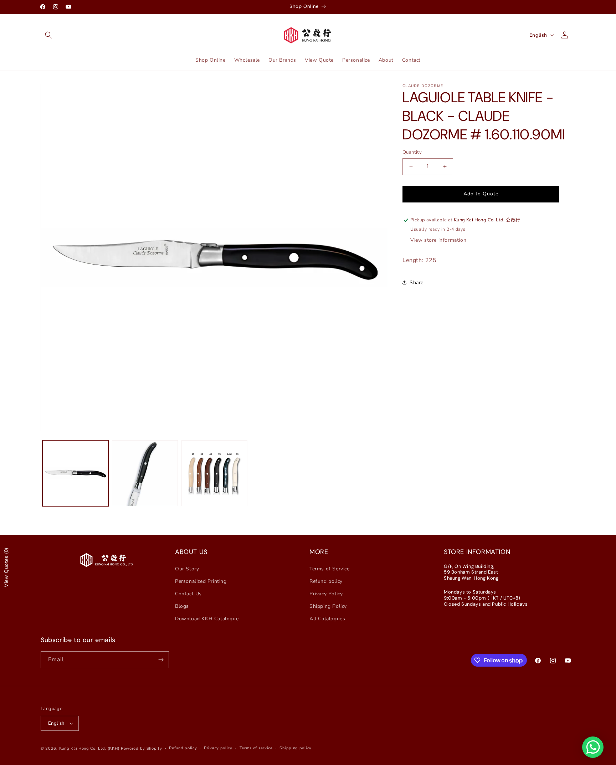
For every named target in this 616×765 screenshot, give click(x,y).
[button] (48, 35)
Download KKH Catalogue (206, 618)
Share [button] (416, 282)
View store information (438, 240)
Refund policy (326, 581)
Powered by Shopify (141, 748)
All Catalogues (327, 618)
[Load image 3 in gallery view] (214, 473)
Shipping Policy (328, 606)
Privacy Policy (326, 593)
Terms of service (256, 748)
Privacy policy (218, 748)
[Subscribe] (161, 659)
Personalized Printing (201, 581)
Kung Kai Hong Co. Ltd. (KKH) (89, 748)
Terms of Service (329, 568)
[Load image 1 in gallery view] (75, 473)
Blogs (182, 606)
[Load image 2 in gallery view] (145, 473)
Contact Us (188, 593)
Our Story (187, 568)
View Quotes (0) (6, 567)
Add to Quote (480, 193)
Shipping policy (295, 748)
